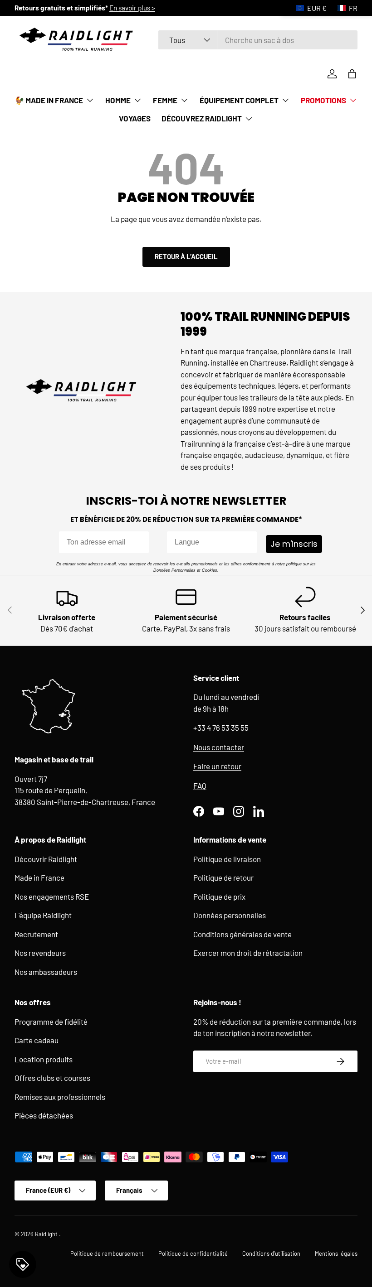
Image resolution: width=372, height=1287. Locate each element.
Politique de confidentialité (193, 1253)
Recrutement (36, 934)
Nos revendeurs (40, 952)
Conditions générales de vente (242, 934)
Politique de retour (223, 877)
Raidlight (47, 1234)
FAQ (199, 785)
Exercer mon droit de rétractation (248, 952)
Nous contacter (218, 747)
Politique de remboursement (107, 1253)
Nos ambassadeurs (46, 971)
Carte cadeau (37, 1040)
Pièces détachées (44, 1115)
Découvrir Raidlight (46, 858)
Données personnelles (229, 915)
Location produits (44, 1059)
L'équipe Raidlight (43, 915)
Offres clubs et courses (52, 1077)
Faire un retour (217, 766)
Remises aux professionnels (60, 1096)
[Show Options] (248, 542)
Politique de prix (219, 896)
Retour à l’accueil (186, 256)
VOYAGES (135, 118)
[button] (352, 74)
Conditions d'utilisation (271, 1253)
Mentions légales (336, 1253)
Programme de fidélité (51, 1021)
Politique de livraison (227, 858)
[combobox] (257, 39)
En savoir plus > (233, 8)
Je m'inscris (294, 544)
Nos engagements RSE (52, 896)
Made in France (39, 877)
